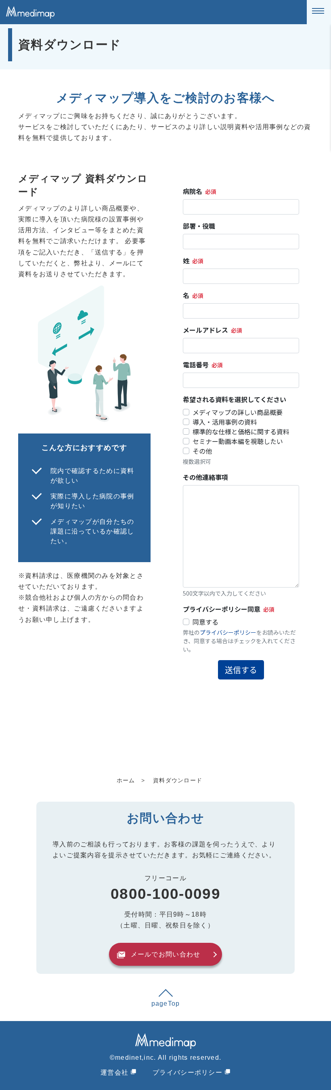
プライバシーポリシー (187, 1072)
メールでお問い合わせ (166, 954)
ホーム (126, 780)
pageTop (165, 1003)
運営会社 (114, 1072)
